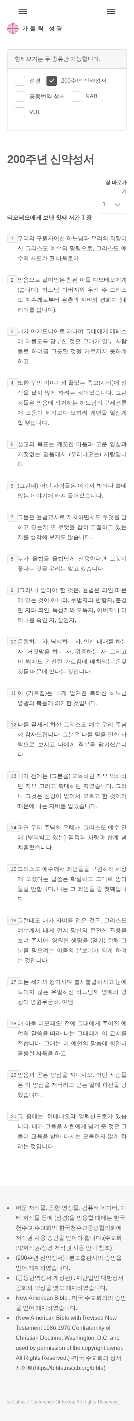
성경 (35, 81)
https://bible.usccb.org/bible (69, 1368)
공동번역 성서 (47, 96)
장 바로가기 (116, 186)
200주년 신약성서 (83, 81)
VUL (35, 112)
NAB (91, 96)
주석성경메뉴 (22, 11)
